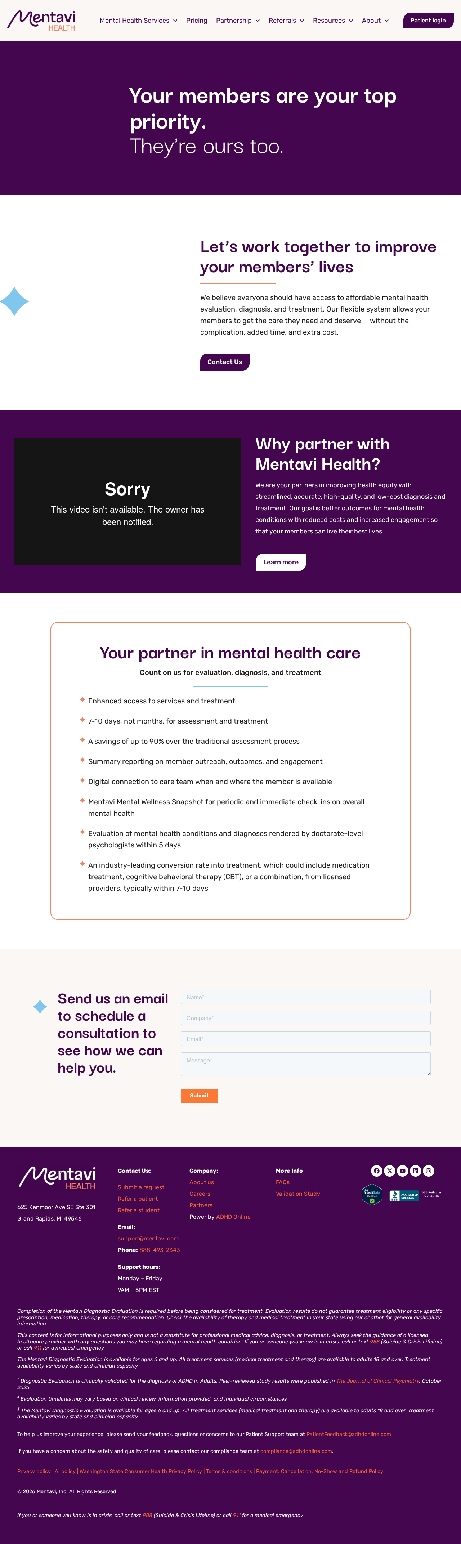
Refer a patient (138, 1198)
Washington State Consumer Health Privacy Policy (141, 1471)
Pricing (196, 20)
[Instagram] (428, 1171)
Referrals (282, 20)
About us (201, 1182)
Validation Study (298, 1193)
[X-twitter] (389, 1171)
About (371, 20)
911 (37, 1348)
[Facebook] (376, 1171)
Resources (329, 20)
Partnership (234, 20)
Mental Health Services (134, 20)
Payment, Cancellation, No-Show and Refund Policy (319, 1471)
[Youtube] (402, 1171)
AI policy (65, 1471)
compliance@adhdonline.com (296, 1451)
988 (375, 1342)
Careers (199, 1193)
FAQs (283, 1182)
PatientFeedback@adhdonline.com (348, 1434)
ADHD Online (233, 1216)
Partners (200, 1205)
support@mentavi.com (148, 1238)
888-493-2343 (159, 1250)
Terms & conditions (229, 1471)
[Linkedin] (415, 1171)
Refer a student (139, 1210)
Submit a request (141, 1187)
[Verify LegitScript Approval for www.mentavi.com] (372, 1203)
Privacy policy (34, 1471)
